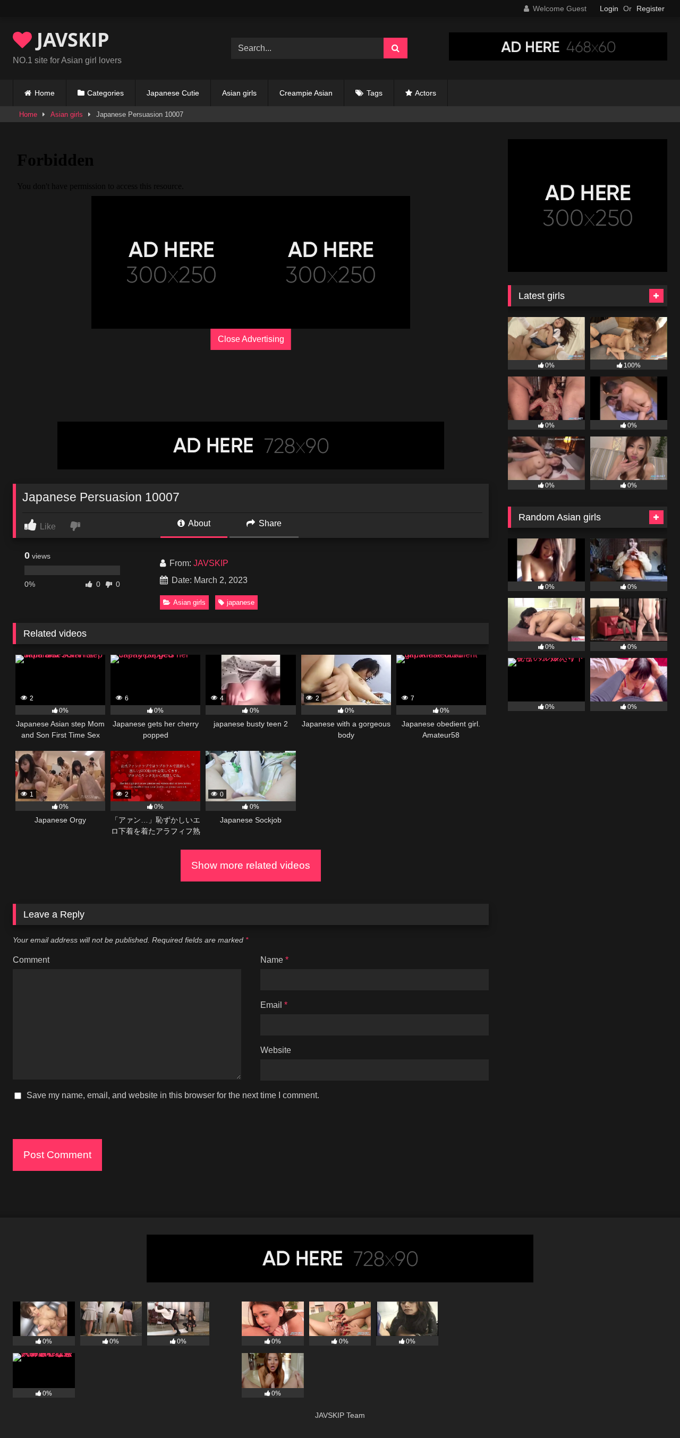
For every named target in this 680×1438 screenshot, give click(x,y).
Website (275, 1050)
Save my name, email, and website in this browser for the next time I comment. (173, 1095)
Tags (374, 93)
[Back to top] (647, 1406)
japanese (240, 602)
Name (274, 959)
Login (609, 8)
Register (650, 8)
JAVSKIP (70, 40)
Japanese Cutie (173, 93)
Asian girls (239, 93)
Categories (105, 93)
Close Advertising (251, 339)
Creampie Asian (306, 93)
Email (273, 1004)
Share (269, 523)
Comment (31, 959)
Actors (425, 93)
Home (45, 93)
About (198, 523)
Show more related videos (250, 865)
